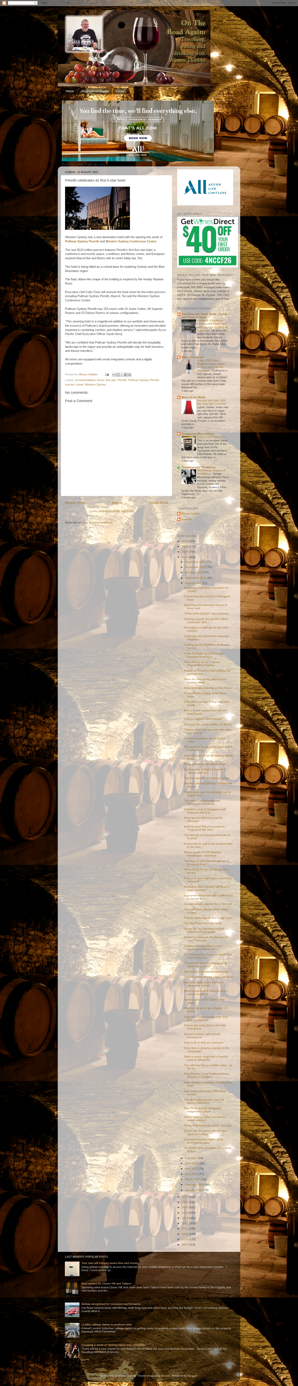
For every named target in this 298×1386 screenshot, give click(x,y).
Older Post (159, 503)
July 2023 (191, 1158)
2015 (185, 1234)
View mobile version (116, 511)
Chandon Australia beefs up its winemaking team (203, 1141)
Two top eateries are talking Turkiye (207, 778)
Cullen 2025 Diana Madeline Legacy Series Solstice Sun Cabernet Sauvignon (211, 365)
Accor (100, 380)
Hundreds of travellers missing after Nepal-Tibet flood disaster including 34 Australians (212, 325)
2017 (185, 1223)
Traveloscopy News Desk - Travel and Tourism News (204, 316)
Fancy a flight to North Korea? (203, 718)
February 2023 (195, 1184)
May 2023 (191, 1168)
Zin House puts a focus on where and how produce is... (208, 956)
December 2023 (195, 561)
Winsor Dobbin (190, 513)
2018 (185, 1218)
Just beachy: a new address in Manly (208, 724)
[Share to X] (122, 375)
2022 (185, 1196)
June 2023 (192, 1163)
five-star (111, 380)
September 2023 (196, 577)
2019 (185, 1212)
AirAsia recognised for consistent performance (111, 1304)
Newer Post (75, 503)
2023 (185, 557)
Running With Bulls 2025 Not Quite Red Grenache (212, 402)
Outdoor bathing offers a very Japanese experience (203, 947)
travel (79, 384)
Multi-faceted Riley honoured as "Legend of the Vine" (204, 828)
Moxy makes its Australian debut (204, 764)
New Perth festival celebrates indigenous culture (202, 1110)
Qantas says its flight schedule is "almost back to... (205, 771)
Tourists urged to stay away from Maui (208, 976)
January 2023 (194, 1190)
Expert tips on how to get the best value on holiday (205, 1132)
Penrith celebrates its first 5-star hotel (208, 917)
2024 (185, 551)
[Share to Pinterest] (130, 375)
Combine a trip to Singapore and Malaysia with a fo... (205, 811)
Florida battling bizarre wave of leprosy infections (204, 1101)
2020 (185, 1207)
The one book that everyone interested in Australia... (202, 802)
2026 (185, 541)
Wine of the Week (193, 397)
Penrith (122, 380)
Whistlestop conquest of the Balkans (211, 472)
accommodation (85, 380)
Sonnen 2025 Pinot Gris (211, 437)
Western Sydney (95, 384)
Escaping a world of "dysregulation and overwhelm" (114, 1344)
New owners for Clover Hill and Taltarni (106, 1283)
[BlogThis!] (118, 375)
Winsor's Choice (192, 357)
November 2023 (195, 567)
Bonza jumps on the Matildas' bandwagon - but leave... (203, 854)
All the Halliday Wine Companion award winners (205, 1118)
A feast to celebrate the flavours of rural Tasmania (206, 939)
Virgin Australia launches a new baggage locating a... (204, 655)
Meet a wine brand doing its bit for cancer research (206, 992)
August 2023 (193, 583)
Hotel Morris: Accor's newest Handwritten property (202, 663)
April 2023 (192, 1174)
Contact (121, 91)
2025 (185, 546)
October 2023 (194, 572)
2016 (185, 1228)
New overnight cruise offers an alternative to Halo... (203, 984)
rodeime (186, 519)
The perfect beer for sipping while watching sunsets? (205, 965)
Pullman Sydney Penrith (143, 380)
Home (70, 91)
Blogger (192, 1375)
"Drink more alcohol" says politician (206, 613)
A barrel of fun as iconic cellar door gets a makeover (206, 1018)
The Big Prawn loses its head (202, 923)
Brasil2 (165, 1375)
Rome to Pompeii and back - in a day (208, 1125)
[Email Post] (107, 374)
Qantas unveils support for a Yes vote (208, 903)
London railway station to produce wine (106, 1324)
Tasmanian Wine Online (197, 433)
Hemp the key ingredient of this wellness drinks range (204, 930)
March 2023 (193, 1179)
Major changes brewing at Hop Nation (208, 687)
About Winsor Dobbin (95, 91)
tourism (70, 384)
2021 (185, 1202)
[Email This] (114, 375)
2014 (185, 1239)
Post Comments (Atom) (98, 522)
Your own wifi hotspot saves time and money (109, 1263)
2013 (185, 1244)
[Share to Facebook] (126, 375)
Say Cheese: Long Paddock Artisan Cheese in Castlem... (206, 1075)
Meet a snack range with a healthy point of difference (206, 1058)
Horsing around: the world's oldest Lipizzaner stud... (206, 621)
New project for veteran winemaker (206, 971)
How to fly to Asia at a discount (203, 1042)
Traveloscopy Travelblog (198, 467)
